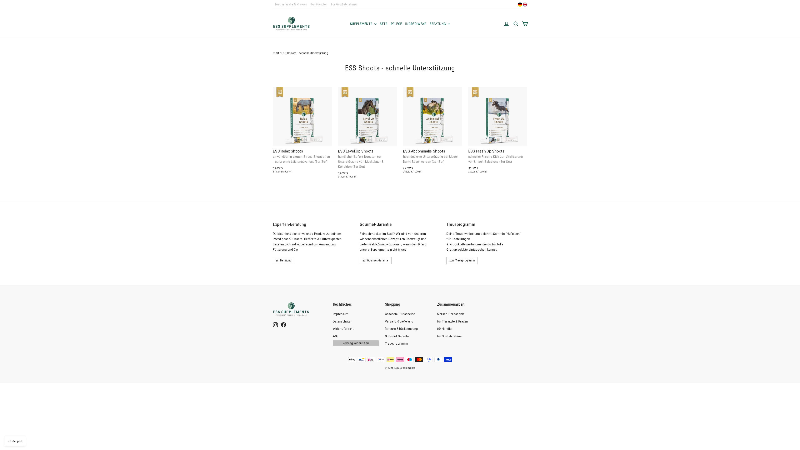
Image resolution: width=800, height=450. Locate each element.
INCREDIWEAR (415, 24)
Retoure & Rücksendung (401, 328)
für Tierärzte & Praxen (291, 4)
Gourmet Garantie (397, 336)
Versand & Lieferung (399, 321)
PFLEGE (396, 24)
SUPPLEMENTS (361, 24)
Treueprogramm (396, 343)
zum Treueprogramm (462, 260)
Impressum (341, 314)
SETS (384, 24)
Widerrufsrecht (343, 328)
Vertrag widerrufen (355, 343)
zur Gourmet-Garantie (376, 260)
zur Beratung (283, 260)
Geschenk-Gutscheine (400, 314)
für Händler (319, 4)
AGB (336, 336)
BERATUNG (438, 24)
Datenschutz (342, 321)
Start (276, 53)
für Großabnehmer (344, 4)
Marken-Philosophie (451, 314)
